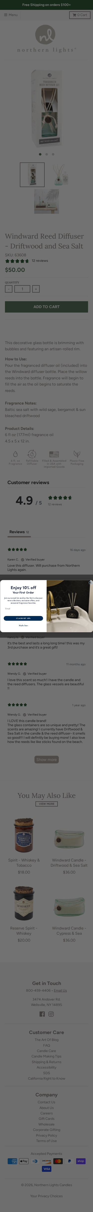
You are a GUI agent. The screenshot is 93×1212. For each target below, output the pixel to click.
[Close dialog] (90, 582)
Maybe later (23, 625)
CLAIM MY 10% (23, 618)
